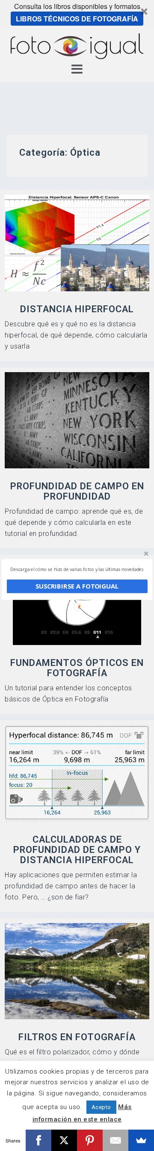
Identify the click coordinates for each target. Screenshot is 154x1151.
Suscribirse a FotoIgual (77, 586)
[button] (77, 569)
